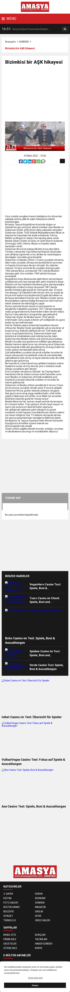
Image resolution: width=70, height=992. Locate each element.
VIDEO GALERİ (42, 920)
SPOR (38, 916)
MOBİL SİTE (9, 934)
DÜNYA (39, 893)
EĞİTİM (7, 898)
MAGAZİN (40, 907)
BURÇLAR (40, 934)
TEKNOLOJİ (9, 920)
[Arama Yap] (65, 29)
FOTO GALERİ (10, 902)
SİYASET (8, 916)
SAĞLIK (39, 911)
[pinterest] (34, 162)
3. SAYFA (8, 893)
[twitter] (25, 162)
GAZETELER (9, 943)
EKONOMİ (40, 898)
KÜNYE (38, 948)
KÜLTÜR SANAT (11, 907)
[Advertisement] (37, 94)
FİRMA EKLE (9, 939)
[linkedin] (30, 162)
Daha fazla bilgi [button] (35, 978)
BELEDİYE (8, 911)
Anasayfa (10, 41)
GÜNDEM (24, 41)
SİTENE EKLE (10, 948)
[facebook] (21, 162)
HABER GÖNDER (43, 943)
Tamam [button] (35, 985)
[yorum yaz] (43, 162)
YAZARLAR (41, 939)
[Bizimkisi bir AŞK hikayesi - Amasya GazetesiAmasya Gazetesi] (35, 6)
